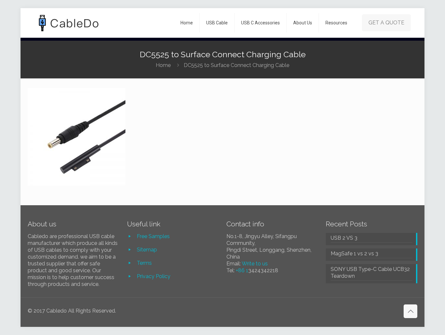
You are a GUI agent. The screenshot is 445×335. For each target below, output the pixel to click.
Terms (144, 263)
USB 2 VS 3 (344, 238)
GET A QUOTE (386, 23)
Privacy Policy (153, 276)
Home (163, 65)
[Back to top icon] (410, 311)
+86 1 (242, 270)
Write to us (255, 264)
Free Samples (153, 236)
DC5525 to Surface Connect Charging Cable (236, 65)
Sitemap (147, 250)
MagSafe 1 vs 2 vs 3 (354, 253)
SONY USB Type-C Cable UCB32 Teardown (370, 272)
